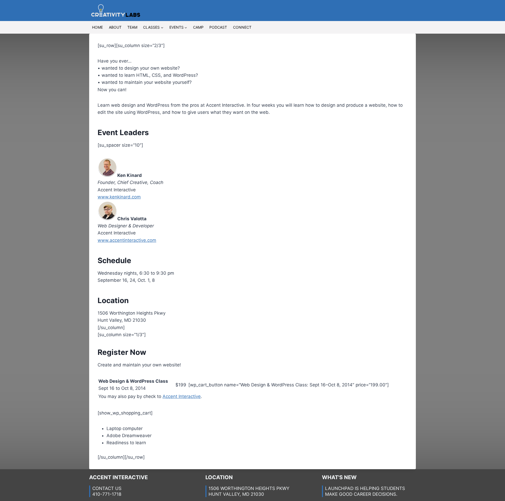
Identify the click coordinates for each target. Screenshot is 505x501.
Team (132, 27)
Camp (198, 27)
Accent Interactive (182, 396)
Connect (242, 27)
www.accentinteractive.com (127, 240)
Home (97, 27)
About (115, 27)
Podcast (218, 27)
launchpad (339, 488)
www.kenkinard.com (119, 197)
